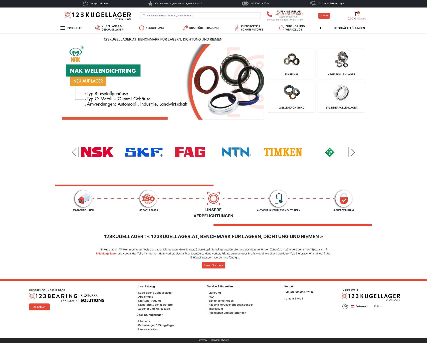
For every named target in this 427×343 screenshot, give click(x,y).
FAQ (211, 296)
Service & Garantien (220, 286)
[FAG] (190, 152)
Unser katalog (146, 286)
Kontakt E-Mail (293, 298)
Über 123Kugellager (150, 314)
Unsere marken (148, 329)
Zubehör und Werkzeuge (154, 308)
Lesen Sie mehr (213, 265)
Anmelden (324, 16)
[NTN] (237, 152)
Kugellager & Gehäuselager (155, 292)
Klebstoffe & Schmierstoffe (155, 304)
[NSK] (97, 152)
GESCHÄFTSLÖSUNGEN (349, 28)
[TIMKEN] (283, 152)
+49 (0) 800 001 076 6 (288, 14)
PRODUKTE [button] (74, 28)
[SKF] (144, 152)
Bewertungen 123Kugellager (156, 325)
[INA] (330, 152)
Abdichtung (145, 296)
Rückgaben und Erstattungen (227, 312)
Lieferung (215, 292)
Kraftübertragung (149, 300)
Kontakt (289, 286)
